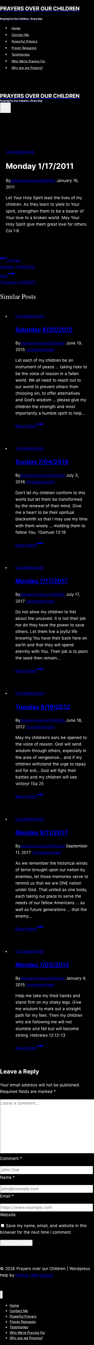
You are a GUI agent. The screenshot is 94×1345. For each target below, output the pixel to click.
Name (7, 1177)
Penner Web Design (34, 1275)
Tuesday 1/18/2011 (18, 279)
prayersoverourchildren (33, 180)
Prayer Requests (24, 48)
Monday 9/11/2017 (41, 832)
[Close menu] (1, 1295)
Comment (11, 1158)
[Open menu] (5, 107)
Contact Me (20, 35)
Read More (29, 426)
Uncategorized (20, 151)
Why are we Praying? (27, 68)
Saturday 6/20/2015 (44, 329)
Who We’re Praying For (28, 61)
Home (16, 28)
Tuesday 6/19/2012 (42, 706)
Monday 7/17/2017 (41, 580)
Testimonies (21, 54)
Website (8, 1214)
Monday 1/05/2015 (42, 964)
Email (7, 1196)
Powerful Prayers (24, 41)
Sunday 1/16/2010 (17, 263)
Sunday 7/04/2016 (41, 461)
